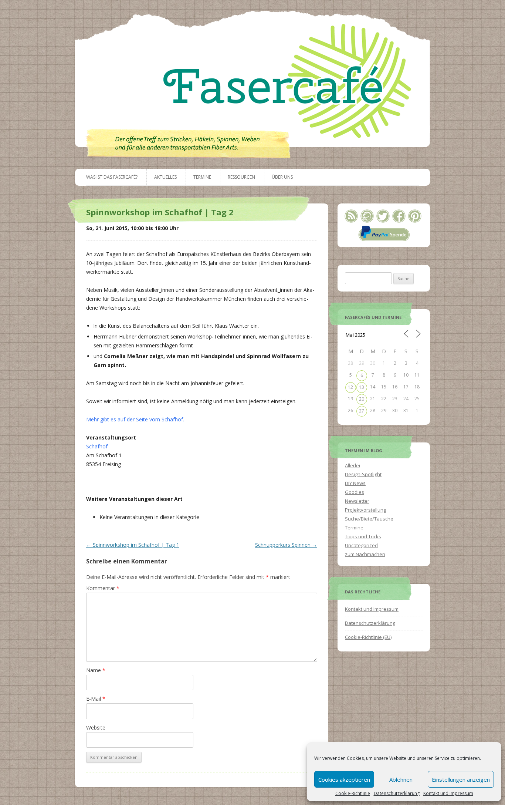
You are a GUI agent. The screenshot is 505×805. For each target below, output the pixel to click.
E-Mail (95, 698)
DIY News (355, 483)
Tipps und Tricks (363, 536)
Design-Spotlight (363, 474)
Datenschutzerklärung (397, 793)
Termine (202, 177)
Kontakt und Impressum (448, 793)
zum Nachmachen (365, 554)
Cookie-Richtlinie (352, 793)
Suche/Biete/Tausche (369, 518)
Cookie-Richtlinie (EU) (368, 637)
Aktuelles (165, 177)
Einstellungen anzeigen (461, 779)
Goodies (354, 492)
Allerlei (352, 465)
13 (361, 387)
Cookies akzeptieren (344, 779)
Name (95, 670)
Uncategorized (361, 545)
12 (350, 387)
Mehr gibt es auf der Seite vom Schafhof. (135, 419)
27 (361, 411)
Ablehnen (401, 779)
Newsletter (357, 501)
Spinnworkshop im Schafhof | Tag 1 (132, 544)
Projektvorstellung (365, 509)
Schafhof (97, 446)
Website (95, 727)
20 (361, 399)
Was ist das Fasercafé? (112, 177)
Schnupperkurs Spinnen (286, 544)
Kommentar (102, 588)
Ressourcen (241, 177)
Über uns (282, 177)
